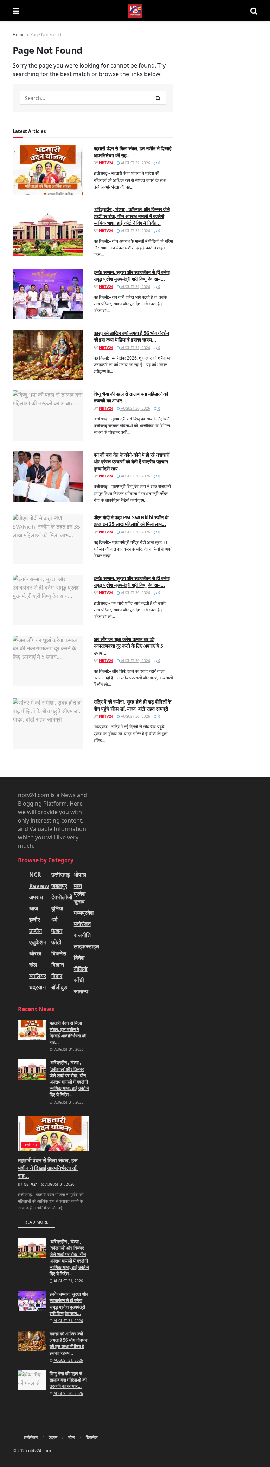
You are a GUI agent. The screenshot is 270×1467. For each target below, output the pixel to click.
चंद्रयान (37, 987)
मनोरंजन (82, 924)
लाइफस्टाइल (86, 946)
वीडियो (81, 969)
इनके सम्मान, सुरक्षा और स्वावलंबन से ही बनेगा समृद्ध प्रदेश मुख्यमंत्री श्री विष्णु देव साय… (131, 275)
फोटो (56, 942)
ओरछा (35, 953)
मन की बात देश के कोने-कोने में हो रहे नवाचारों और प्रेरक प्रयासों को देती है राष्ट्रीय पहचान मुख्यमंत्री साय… (131, 461)
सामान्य (81, 991)
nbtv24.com (39, 1451)
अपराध (36, 897)
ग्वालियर (37, 976)
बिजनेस (58, 953)
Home (19, 35)
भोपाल (80, 874)
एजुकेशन (37, 942)
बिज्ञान (57, 965)
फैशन (56, 931)
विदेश (79, 957)
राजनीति (82, 935)
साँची (79, 980)
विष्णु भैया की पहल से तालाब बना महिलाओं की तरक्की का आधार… (68, 1379)
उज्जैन (35, 931)
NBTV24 (106, 162)
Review (39, 886)
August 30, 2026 (135, 408)
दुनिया (57, 908)
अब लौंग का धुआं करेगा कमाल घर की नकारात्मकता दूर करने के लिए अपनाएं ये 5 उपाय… (128, 646)
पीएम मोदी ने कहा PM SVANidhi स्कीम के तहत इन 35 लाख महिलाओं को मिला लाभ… (131, 521)
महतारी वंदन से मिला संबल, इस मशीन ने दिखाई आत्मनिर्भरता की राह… (68, 1033)
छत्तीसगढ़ (60, 874)
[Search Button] (158, 98)
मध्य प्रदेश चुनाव (79, 893)
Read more (37, 1222)
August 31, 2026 (135, 162)
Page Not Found (45, 35)
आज (33, 908)
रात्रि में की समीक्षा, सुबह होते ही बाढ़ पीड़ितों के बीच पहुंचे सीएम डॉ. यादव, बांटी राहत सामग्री (132, 705)
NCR (35, 874)
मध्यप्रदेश (84, 912)
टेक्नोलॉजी (61, 897)
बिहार (56, 976)
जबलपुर (59, 886)
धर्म (54, 919)
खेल (33, 965)
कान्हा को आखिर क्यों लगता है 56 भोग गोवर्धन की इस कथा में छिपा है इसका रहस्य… (131, 336)
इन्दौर (34, 919)
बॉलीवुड (59, 987)
